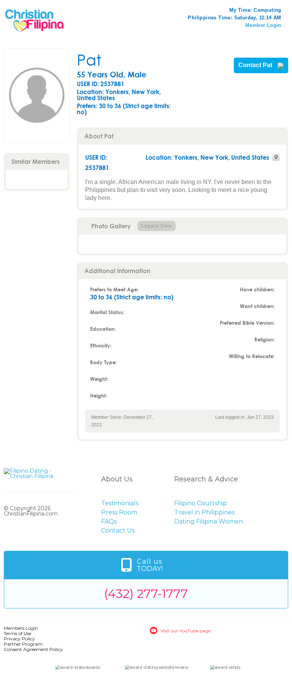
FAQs (109, 521)
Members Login (21, 628)
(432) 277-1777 (146, 593)
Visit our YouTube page (185, 631)
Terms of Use (17, 633)
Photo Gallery (111, 226)
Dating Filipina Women (208, 521)
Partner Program (23, 644)
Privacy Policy (19, 638)
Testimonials (119, 503)
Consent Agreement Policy (33, 649)
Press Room (119, 512)
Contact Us (118, 530)
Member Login (263, 25)
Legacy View (156, 226)
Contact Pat (256, 65)
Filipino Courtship (200, 503)
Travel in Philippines (204, 512)
